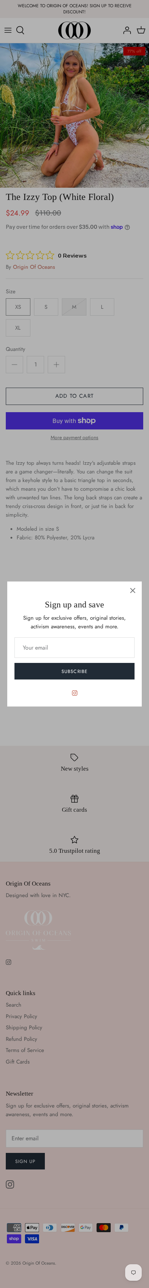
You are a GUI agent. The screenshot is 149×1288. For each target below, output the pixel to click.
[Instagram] (74, 693)
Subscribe (74, 671)
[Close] (133, 590)
